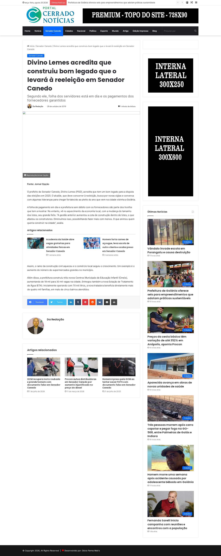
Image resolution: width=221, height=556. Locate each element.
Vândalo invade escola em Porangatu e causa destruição (168, 250)
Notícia (38, 31)
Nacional (81, 31)
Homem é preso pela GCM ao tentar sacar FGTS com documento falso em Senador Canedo (118, 383)
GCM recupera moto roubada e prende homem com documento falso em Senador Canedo (43, 383)
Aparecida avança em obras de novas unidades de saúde (169, 384)
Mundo (115, 31)
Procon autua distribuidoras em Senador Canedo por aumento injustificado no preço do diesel (80, 383)
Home (27, 31)
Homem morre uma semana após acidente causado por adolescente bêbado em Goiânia (170, 478)
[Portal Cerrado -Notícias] (50, 15)
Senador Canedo (53, 31)
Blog (154, 31)
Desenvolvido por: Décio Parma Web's (82, 550)
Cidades (69, 31)
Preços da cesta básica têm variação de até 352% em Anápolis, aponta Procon (166, 340)
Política (92, 31)
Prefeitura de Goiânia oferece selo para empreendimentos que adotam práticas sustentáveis (111, 2)
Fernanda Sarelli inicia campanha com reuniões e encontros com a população (167, 524)
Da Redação (38, 106)
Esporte (104, 31)
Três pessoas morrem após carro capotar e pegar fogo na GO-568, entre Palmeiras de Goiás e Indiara (170, 430)
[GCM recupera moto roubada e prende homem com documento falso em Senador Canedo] (43, 367)
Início (31, 46)
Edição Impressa (140, 31)
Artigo (126, 31)
